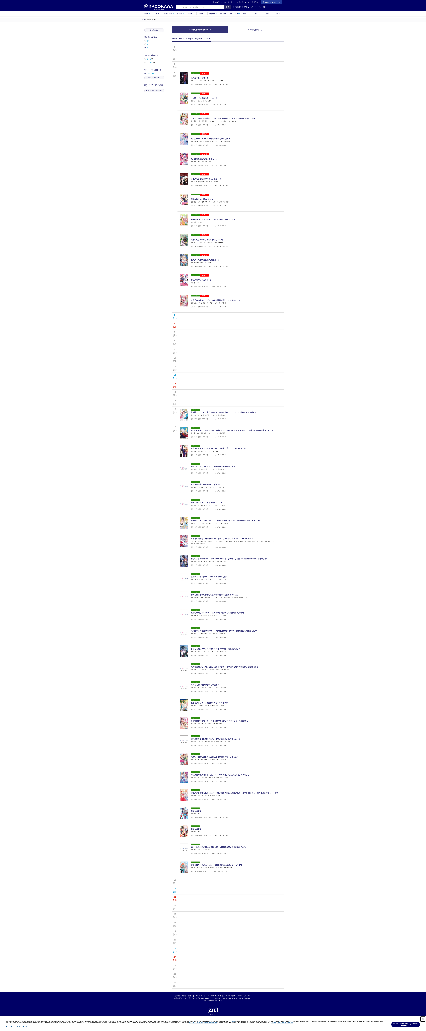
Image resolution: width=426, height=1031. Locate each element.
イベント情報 (261, 7)
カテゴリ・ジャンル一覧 (222, 2)
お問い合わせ (192, 998)
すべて (149, 59)
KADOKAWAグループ (243, 996)
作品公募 (256, 2)
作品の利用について (180, 998)
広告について (198, 996)
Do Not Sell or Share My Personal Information (236, 998)
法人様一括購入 (230, 996)
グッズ (268, 14)
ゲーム (257, 14)
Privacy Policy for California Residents (17, 1027)
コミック (149, 62)
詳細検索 (238, 7)
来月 (148, 47)
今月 (148, 44)
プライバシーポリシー (204, 998)
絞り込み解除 (154, 30)
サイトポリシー (217, 998)
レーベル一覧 (237, 2)
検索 (227, 7)
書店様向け (221, 996)
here (233, 1021)
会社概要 (177, 996)
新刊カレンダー (249, 7)
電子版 (204, 73)
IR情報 (184, 996)
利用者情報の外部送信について (213, 1000)
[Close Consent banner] (422, 1019)
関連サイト (247, 2)
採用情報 (190, 996)
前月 (148, 41)
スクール (278, 14)
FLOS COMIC (151, 74)
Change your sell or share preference (282, 1022)
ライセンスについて (210, 996)
